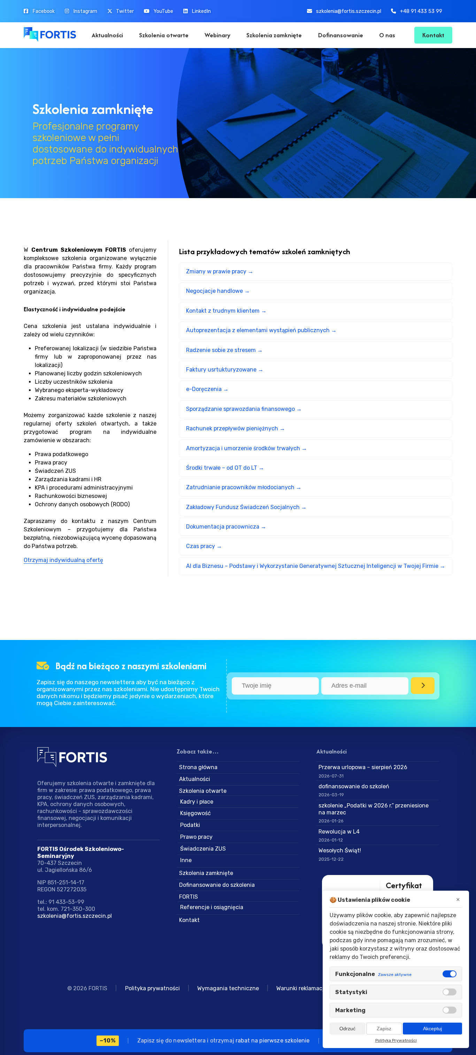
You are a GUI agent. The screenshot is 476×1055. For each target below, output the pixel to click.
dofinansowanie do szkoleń (353, 786)
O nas (387, 35)
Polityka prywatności (152, 988)
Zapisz (384, 1028)
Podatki (190, 825)
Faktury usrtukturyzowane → (224, 369)
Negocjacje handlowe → (218, 291)
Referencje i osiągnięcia (211, 907)
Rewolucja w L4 (339, 831)
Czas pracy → (204, 546)
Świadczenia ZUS (203, 848)
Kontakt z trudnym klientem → (226, 310)
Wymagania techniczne (228, 988)
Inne (186, 860)
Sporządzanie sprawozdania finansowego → (244, 409)
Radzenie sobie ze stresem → (224, 350)
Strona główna (198, 767)
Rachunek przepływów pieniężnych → (235, 428)
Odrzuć (347, 1028)
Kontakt (433, 35)
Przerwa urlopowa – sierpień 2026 (362, 767)
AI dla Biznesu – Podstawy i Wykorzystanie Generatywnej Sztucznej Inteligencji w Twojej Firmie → (315, 566)
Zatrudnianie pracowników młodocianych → (243, 487)
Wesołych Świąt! (339, 850)
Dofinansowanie (340, 35)
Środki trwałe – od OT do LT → (225, 467)
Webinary (217, 35)
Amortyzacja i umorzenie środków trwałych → (246, 448)
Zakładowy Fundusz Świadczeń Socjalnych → (246, 507)
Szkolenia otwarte (164, 35)
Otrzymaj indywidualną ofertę (63, 560)
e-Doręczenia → (207, 389)
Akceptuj (432, 1028)
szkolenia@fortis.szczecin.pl (74, 916)
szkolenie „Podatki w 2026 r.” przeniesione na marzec (373, 809)
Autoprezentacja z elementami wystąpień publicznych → (261, 330)
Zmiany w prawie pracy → (219, 271)
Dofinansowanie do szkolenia (217, 885)
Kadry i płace (196, 801)
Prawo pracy (196, 837)
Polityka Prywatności (396, 1040)
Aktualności (107, 35)
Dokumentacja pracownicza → (226, 526)
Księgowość (195, 813)
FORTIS (188, 896)
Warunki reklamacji (300, 988)
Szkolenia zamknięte (274, 35)
